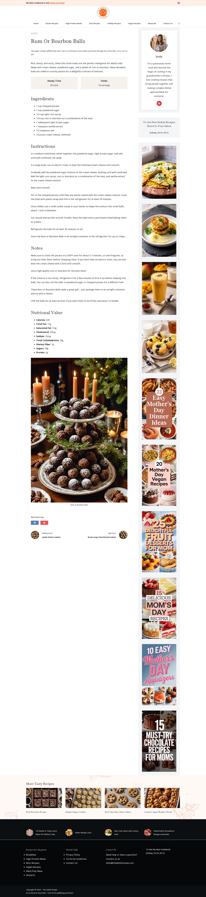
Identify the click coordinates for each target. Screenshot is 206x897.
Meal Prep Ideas (34, 871)
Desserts (34, 33)
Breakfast (31, 854)
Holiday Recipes (114, 23)
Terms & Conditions (76, 858)
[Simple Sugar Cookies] (83, 798)
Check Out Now (57, 3)
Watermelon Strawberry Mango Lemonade (164, 833)
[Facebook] (35, 523)
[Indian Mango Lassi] (69, 832)
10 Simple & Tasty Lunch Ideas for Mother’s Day (46, 833)
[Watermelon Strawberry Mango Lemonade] (147, 832)
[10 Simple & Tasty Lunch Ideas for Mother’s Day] (29, 832)
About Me (152, 23)
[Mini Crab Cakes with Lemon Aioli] (108, 832)
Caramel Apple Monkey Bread (158, 811)
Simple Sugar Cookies (75, 811)
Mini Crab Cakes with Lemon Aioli (126, 833)
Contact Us (168, 23)
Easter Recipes (52, 23)
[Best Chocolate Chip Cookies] (123, 798)
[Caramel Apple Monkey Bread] (162, 798)
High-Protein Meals (74, 23)
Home (36, 23)
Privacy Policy (73, 854)
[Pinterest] (179, 3)
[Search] (179, 23)
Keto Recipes (94, 23)
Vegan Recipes (134, 23)
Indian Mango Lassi (83, 832)
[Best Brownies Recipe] (44, 798)
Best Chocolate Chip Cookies (118, 811)
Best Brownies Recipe (36, 811)
